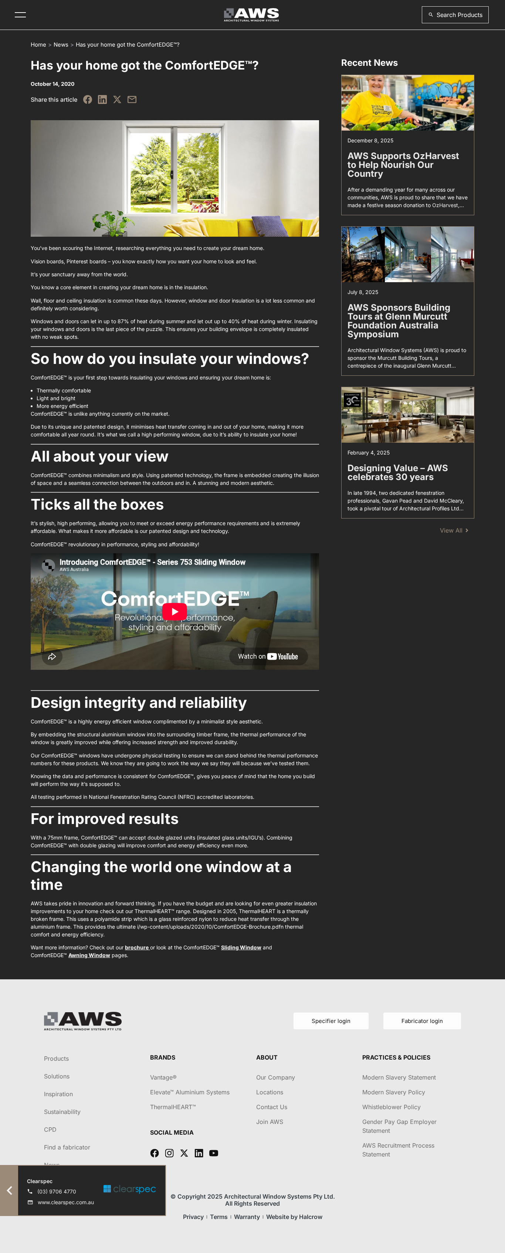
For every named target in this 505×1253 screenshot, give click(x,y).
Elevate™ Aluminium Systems (190, 1092)
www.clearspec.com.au (66, 1202)
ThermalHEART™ (173, 1107)
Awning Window (89, 955)
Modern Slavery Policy (393, 1092)
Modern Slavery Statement (399, 1077)
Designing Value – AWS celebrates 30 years (398, 472)
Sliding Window (241, 947)
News (61, 44)
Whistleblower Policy (391, 1107)
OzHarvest (445, 205)
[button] (455, 14)
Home (38, 44)
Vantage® (163, 1077)
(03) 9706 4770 (56, 1191)
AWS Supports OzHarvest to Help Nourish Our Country (403, 165)
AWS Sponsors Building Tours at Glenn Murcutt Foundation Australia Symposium (399, 321)
